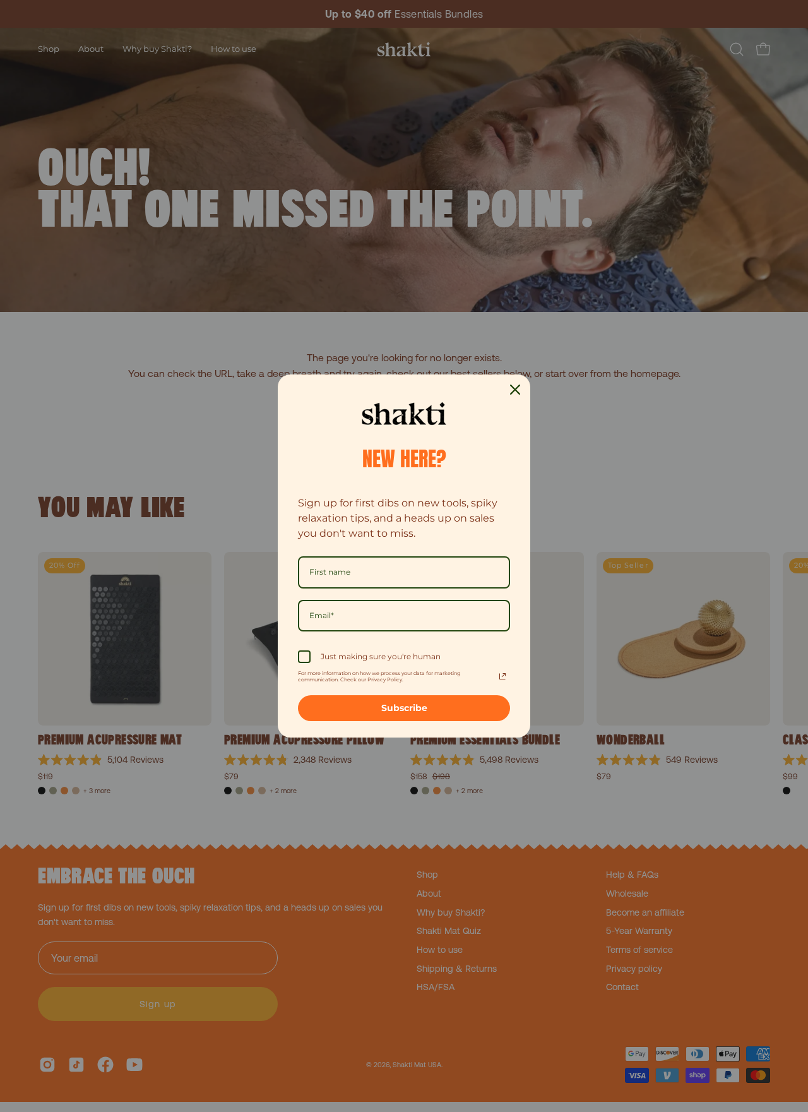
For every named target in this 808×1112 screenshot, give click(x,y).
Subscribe (404, 708)
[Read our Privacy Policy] (502, 676)
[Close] (515, 389)
